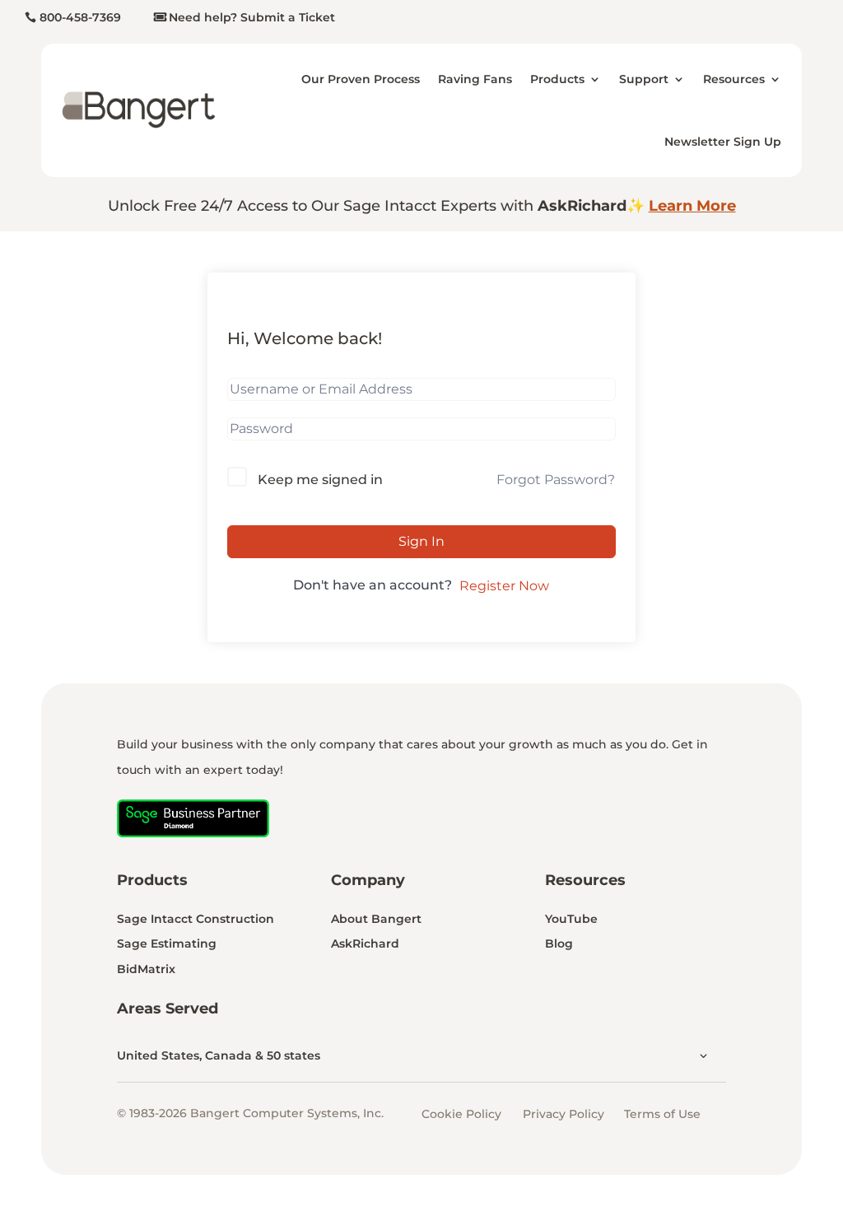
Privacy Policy (563, 1114)
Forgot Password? (555, 479)
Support (643, 79)
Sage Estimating (167, 943)
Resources (734, 79)
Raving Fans (475, 79)
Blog (559, 943)
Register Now (504, 586)
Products (557, 79)
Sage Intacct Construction (195, 918)
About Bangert (376, 918)
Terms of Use (662, 1114)
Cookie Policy (461, 1114)
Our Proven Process (360, 79)
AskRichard (365, 943)
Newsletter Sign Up (722, 141)
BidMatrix (146, 969)
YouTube (571, 918)
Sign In (421, 541)
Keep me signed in (320, 479)
